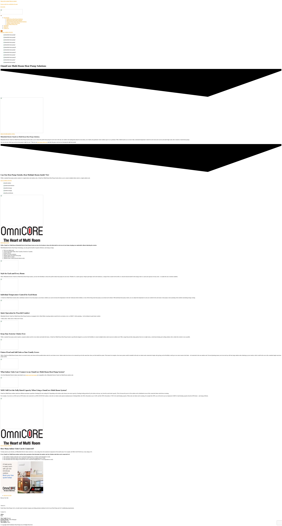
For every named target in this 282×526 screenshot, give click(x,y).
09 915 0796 (3, 6)
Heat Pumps (6, 17)
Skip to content (13, 1)
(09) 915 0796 (7, 514)
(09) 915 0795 (6, 515)
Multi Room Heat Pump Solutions (14, 20)
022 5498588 (14, 522)
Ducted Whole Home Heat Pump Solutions (16, 21)
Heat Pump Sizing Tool (11, 24)
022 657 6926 (12, 521)
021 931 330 (14, 518)
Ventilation (6, 25)
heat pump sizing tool (42, 142)
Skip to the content (5, 1)
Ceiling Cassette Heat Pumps (13, 23)
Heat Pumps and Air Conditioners (8, 500)
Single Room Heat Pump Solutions (14, 19)
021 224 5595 (20, 519)
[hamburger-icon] (1, 15)
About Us (6, 27)
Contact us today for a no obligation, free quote (9, 4)
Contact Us (6, 28)
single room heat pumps (31, 375)
